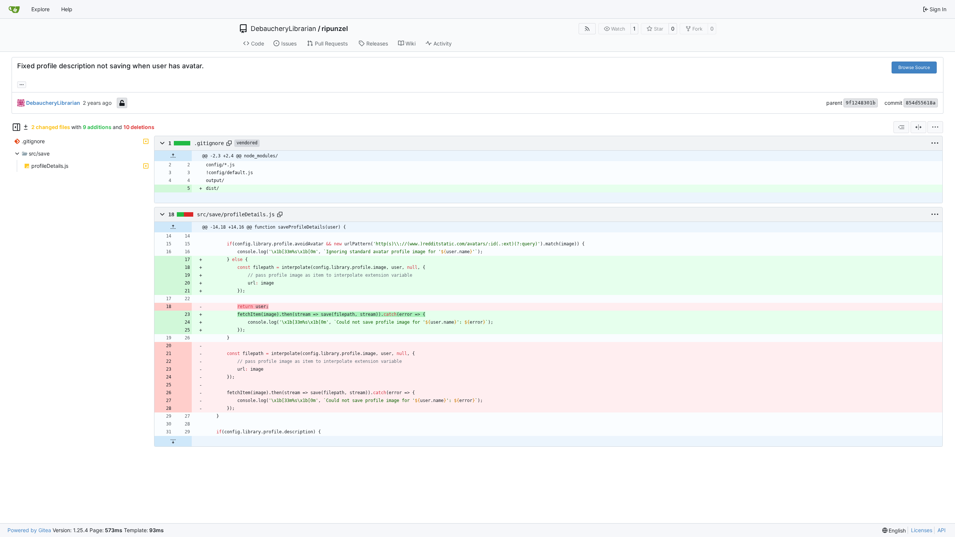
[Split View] (918, 127)
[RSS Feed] (587, 28)
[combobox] (901, 127)
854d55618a (921, 103)
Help (66, 9)
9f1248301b (861, 103)
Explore (40, 9)
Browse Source (914, 67)
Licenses (921, 530)
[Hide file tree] (16, 127)
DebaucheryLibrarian (283, 28)
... (21, 83)
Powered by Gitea (29, 530)
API (941, 530)
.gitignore (209, 143)
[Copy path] (229, 143)
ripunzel (335, 28)
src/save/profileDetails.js (236, 214)
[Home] (14, 9)
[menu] (935, 127)
